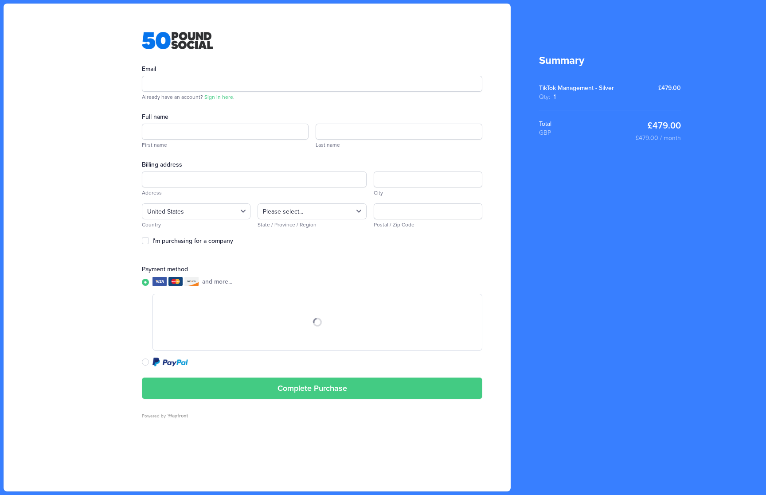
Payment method (165, 269)
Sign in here (218, 97)
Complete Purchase (312, 388)
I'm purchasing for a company (192, 240)
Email (149, 68)
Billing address (162, 164)
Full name (155, 116)
